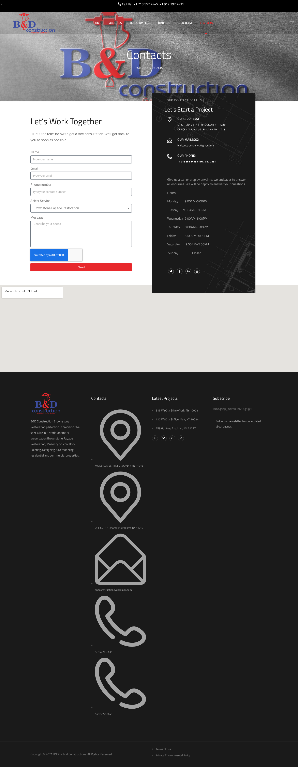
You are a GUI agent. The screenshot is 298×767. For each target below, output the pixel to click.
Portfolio (163, 23)
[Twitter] (164, 438)
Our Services (139, 23)
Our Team (185, 23)
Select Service (40, 201)
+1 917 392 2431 (206, 161)
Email (34, 168)
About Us (115, 23)
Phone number (40, 185)
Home (97, 23)
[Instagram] (181, 438)
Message (36, 217)
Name (34, 152)
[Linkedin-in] (172, 438)
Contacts (206, 23)
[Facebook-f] (155, 438)
